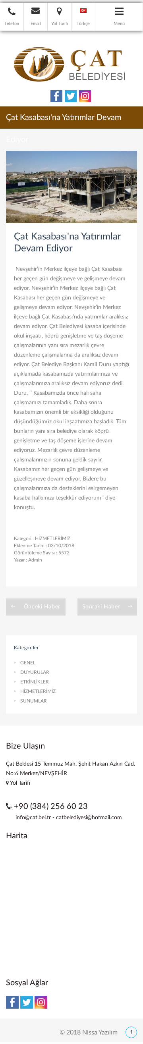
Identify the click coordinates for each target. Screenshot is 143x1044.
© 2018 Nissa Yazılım (89, 1032)
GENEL (27, 662)
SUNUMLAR (33, 701)
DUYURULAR (34, 672)
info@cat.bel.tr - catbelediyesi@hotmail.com (68, 817)
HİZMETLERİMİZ (52, 538)
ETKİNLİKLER (34, 681)
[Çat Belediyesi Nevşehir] (71, 63)
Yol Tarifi (19, 783)
